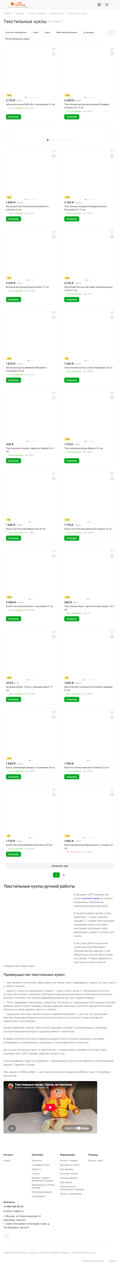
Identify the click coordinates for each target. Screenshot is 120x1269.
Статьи (35, 1173)
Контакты (37, 1160)
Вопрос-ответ (95, 1160)
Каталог (8, 1154)
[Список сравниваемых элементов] (99, 4)
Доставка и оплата (70, 1164)
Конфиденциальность (93, 1261)
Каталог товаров (69, 1160)
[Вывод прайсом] (114, 32)
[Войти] (91, 4)
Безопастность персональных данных (72, 1188)
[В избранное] (53, 49)
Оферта (112, 1261)
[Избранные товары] (106, 4)
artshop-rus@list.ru (14, 1211)
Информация (67, 1154)
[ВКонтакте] (6, 1236)
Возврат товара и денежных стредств (42, 1179)
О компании (38, 1196)
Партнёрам (66, 1182)
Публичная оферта (42, 1192)
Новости (36, 1169)
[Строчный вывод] (109, 32)
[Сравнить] (53, 53)
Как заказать (66, 1169)
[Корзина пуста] (114, 4)
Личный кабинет (69, 1178)
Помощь (93, 1154)
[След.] (71, 875)
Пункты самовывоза (70, 1193)
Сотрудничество (40, 1164)
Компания (37, 1154)
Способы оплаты (69, 1173)
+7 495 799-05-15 (13, 1206)
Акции (7, 1160)
